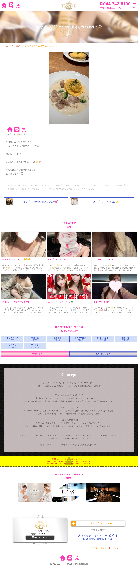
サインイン (115, 548)
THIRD (65, 564)
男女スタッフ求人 (103, 354)
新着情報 (57, 338)
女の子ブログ (80, 338)
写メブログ (15, 46)
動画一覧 (125, 338)
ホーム (5, 46)
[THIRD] (69, 5)
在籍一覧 (35, 338)
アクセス (35, 345)
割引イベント (103, 338)
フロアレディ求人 (35, 354)
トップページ (12, 338)
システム (12, 345)
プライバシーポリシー (98, 548)
